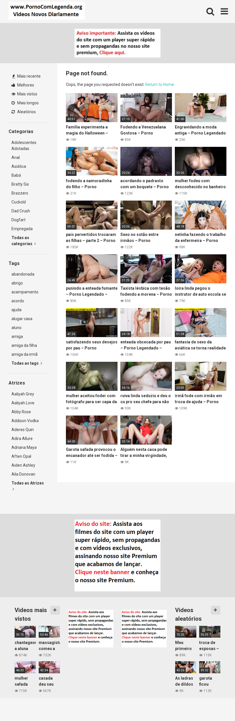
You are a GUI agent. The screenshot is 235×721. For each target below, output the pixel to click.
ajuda (16, 309)
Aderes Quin (22, 429)
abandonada (22, 274)
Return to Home (159, 84)
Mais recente (28, 76)
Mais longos (27, 103)
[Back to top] (216, 704)
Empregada (22, 228)
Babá (16, 175)
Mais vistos (26, 94)
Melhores (25, 85)
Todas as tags (25, 363)
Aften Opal (21, 456)
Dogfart (18, 220)
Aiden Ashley (23, 465)
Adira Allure (22, 438)
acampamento (24, 292)
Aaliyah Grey (22, 394)
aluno (16, 327)
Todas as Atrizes (27, 483)
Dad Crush (20, 211)
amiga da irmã (24, 354)
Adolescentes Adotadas (23, 145)
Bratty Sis (20, 184)
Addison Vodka (25, 420)
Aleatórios (26, 111)
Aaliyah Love (22, 403)
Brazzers (19, 193)
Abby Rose (21, 411)
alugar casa (21, 318)
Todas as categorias (22, 240)
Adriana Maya (24, 447)
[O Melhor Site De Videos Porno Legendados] (47, 11)
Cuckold (18, 202)
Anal (15, 157)
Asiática (18, 166)
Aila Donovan (23, 474)
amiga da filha (24, 345)
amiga (17, 336)
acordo (17, 301)
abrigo (17, 283)
